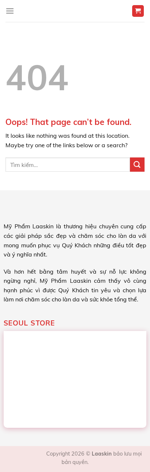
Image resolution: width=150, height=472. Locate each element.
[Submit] (137, 164)
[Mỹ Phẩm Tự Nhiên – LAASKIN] (75, 11)
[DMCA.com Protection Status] (26, 453)
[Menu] (9, 11)
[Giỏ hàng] (138, 11)
